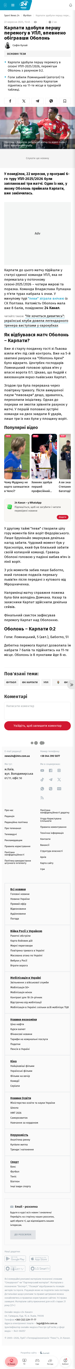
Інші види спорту (20, 1186)
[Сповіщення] (70, 5)
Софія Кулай (20, 45)
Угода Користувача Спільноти (50, 820)
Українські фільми (21, 1070)
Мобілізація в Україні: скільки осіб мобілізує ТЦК (39, 1007)
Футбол (27, 15)
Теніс (13, 1176)
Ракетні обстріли (20, 935)
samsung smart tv (40, 1268)
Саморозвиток (19, 1117)
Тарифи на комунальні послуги (29, 1039)
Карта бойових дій (21, 940)
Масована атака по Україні (26, 955)
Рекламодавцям (13, 840)
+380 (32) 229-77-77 (25, 1319)
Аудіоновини (18, 913)
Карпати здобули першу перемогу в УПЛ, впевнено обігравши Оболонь (53, 15)
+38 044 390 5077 (50, 756)
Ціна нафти (17, 1024)
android (15, 1259)
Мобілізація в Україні (25, 977)
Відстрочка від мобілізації (26, 1002)
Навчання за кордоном (24, 1122)
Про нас (9, 810)
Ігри (42, 869)
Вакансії (44, 845)
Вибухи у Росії (18, 960)
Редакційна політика (16, 822)
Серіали (15, 1085)
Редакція (9, 816)
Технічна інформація (52, 833)
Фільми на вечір (20, 1076)
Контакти (45, 839)
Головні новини (19, 894)
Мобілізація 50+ (19, 987)
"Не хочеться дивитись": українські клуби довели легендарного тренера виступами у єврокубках (36, 321)
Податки (15, 1044)
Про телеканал (13, 828)
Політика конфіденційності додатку (54, 811)
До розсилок (23, 1234)
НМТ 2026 (15, 1112)
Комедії (14, 1081)
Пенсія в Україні (20, 1049)
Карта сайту (46, 863)
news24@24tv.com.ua (17, 756)
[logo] (23, 5)
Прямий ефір (18, 903)
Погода (14, 918)
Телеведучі (11, 834)
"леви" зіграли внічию (46, 298)
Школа (14, 1107)
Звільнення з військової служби (29, 982)
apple (40, 1259)
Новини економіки (23, 1019)
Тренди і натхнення (22, 1149)
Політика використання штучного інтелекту (18, 862)
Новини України (20, 899)
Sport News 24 (12, 15)
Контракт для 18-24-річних (26, 997)
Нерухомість (19, 1135)
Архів (43, 857)
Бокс (13, 1166)
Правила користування (17, 846)
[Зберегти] (65, 101)
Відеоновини (18, 908)
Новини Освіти (20, 1098)
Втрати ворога (19, 965)
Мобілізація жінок (21, 992)
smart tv (15, 1268)
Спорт (14, 1162)
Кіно (13, 1061)
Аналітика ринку (20, 1139)
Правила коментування (53, 827)
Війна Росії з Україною (26, 931)
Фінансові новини (21, 1034)
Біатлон (15, 1181)
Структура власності (51, 851)
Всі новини (18, 889)
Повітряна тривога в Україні (27, 950)
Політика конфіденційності (14, 853)
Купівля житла (19, 1144)
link (42, 770)
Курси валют (17, 1029)
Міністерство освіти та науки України (32, 1102)
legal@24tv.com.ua (47, 1323)
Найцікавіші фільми (22, 1066)
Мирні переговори (21, 945)
